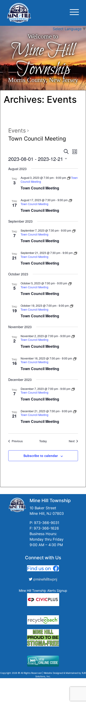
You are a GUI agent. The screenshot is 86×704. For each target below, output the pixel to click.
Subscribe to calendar (40, 455)
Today (43, 441)
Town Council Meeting (40, 188)
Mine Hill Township (43, 60)
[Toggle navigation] (74, 12)
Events (17, 130)
